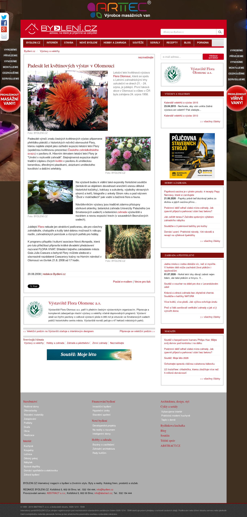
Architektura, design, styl (175, 401)
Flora (41, 226)
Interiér (27, 441)
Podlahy (28, 422)
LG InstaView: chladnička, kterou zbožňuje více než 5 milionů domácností (191, 371)
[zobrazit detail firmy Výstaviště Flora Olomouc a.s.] (35, 309)
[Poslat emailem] (4, 36)
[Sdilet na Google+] (4, 29)
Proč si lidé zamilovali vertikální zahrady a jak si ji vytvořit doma (190, 309)
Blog (163, 430)
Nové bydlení (99, 420)
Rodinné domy (31, 406)
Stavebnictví (30, 401)
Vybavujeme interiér (171, 411)
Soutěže (165, 435)
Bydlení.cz (29, 51)
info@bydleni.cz (105, 489)
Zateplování (30, 418)
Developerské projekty (104, 425)
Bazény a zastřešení (103, 444)
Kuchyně (28, 446)
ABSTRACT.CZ (170, 445)
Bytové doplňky (32, 466)
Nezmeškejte (117, 343)
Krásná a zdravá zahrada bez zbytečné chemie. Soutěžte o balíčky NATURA (189, 294)
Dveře (27, 427)
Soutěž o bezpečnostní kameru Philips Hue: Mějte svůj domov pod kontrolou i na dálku (190, 341)
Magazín (170, 331)
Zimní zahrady (99, 343)
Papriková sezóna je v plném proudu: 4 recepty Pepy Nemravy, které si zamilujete (192, 193)
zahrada (122, 212)
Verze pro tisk (142, 281)
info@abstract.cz (103, 493)
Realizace (29, 435)
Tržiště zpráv (168, 440)
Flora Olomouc (122, 76)
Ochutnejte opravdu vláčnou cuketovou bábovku (189, 363)
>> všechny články (210, 121)
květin (59, 161)
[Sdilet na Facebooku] (4, 23)
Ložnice (28, 454)
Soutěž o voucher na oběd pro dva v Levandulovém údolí (191, 285)
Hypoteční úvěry (101, 410)
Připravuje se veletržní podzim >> (137, 331)
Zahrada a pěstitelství (78, 343)
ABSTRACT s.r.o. (56, 493)
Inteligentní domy (102, 433)
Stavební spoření (101, 414)
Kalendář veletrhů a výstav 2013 (181, 115)
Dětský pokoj (31, 458)
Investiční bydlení (102, 406)
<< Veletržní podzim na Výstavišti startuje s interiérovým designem (58, 331)
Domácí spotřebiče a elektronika (41, 470)
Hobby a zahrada (55, 343)
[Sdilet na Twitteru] (4, 17)
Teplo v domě (168, 419)
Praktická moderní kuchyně (175, 415)
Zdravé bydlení (31, 474)
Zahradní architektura (104, 448)
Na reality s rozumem (104, 429)
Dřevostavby (30, 410)
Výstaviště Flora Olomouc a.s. (74, 303)
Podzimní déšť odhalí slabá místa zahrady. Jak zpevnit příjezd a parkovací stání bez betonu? (189, 209)
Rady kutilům (99, 453)
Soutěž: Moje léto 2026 (176, 358)
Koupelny (29, 450)
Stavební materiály (34, 414)
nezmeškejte (145, 57)
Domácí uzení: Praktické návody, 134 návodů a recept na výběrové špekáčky (189, 233)
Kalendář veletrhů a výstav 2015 (181, 102)
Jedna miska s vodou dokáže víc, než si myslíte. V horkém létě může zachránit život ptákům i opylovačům (190, 267)
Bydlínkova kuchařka (173, 425)
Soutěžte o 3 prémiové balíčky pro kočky (185, 226)
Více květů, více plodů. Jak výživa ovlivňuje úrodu (190, 301)
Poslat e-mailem (122, 281)
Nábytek (28, 462)
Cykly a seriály (169, 406)
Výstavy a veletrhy (34, 343)
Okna (26, 431)
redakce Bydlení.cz (54, 274)
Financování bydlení (103, 401)
